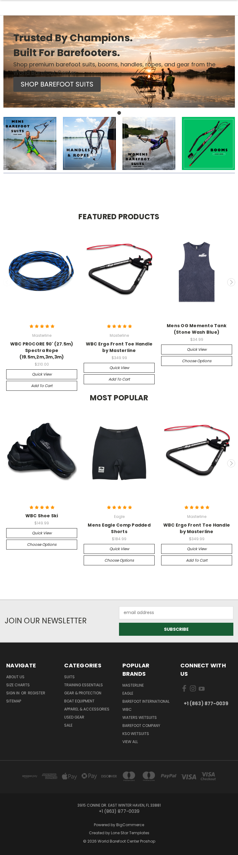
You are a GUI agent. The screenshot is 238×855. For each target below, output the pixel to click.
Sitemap (13, 701)
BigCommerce (130, 824)
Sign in (13, 693)
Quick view (42, 374)
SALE (68, 725)
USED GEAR (74, 717)
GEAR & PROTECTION (82, 693)
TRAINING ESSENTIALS (83, 685)
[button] (57, 84)
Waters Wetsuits (139, 717)
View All (130, 741)
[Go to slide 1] (119, 113)
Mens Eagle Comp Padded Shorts (119, 528)
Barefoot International (146, 701)
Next (231, 282)
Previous (7, 282)
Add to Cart (41, 385)
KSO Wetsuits (135, 733)
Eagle (127, 693)
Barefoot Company (141, 725)
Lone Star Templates (130, 832)
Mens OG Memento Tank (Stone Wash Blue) (197, 329)
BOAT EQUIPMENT (79, 701)
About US (15, 676)
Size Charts (18, 685)
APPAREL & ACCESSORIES (86, 709)
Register (36, 693)
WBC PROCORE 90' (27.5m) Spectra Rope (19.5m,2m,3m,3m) (41, 350)
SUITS (69, 676)
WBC (127, 709)
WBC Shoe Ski (41, 516)
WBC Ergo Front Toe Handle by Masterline (119, 347)
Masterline (133, 685)
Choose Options (196, 360)
